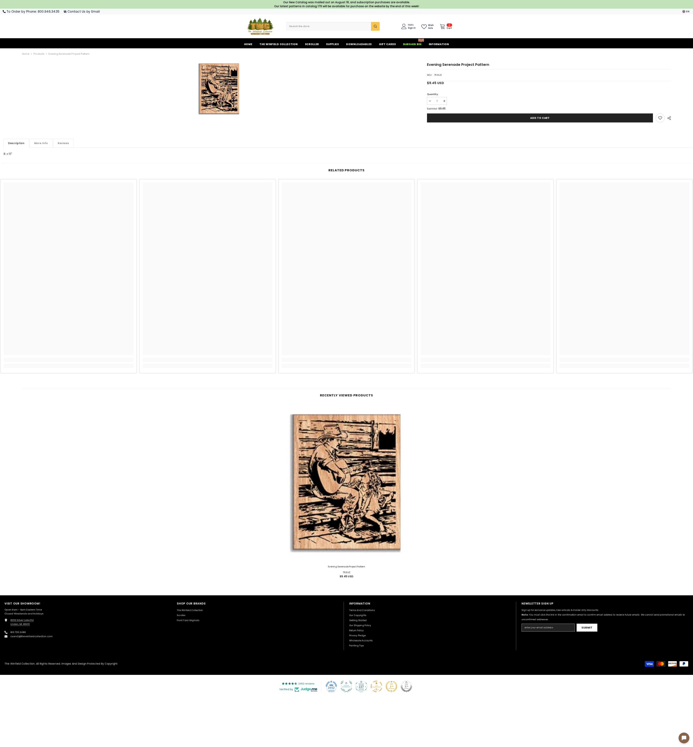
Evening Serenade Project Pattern (346, 566)
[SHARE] (668, 118)
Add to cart (540, 118)
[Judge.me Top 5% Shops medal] (406, 686)
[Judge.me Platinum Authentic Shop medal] (346, 686)
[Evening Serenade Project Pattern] (346, 483)
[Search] (333, 26)
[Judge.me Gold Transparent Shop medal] (376, 686)
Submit (586, 627)
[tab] (16, 143)
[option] (219, 89)
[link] (660, 117)
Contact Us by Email (83, 11)
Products (39, 54)
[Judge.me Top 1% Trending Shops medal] (391, 686)
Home (25, 54)
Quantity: (433, 94)
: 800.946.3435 (47, 11)
